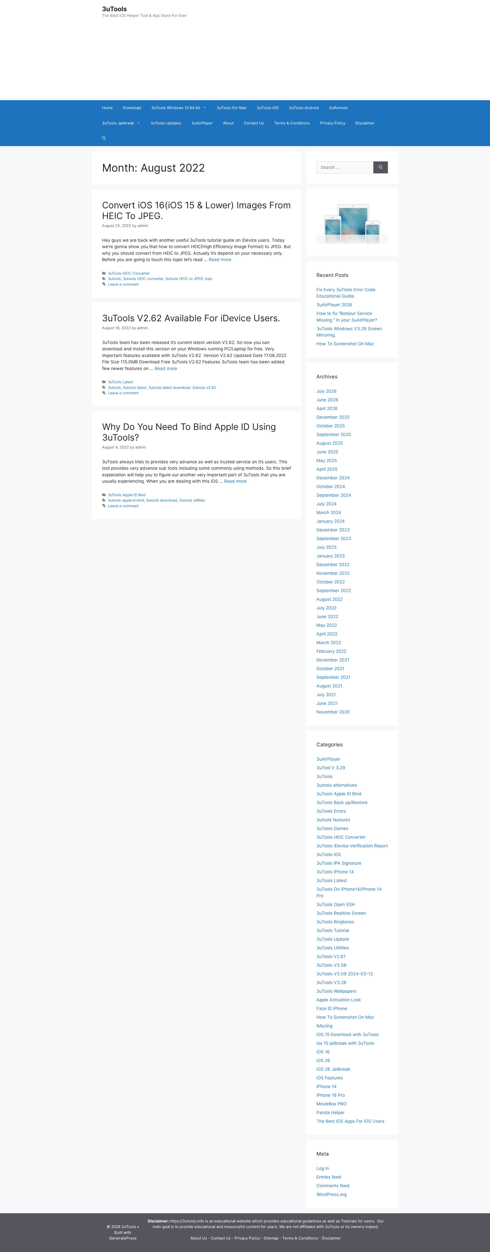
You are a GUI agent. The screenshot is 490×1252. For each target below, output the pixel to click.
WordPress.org (331, 1194)
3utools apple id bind (126, 500)
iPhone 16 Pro (330, 1095)
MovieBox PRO (331, 1103)
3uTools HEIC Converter (129, 273)
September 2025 (333, 434)
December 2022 (332, 564)
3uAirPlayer (202, 123)
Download (132, 107)
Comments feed (332, 1185)
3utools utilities (192, 500)
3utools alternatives (336, 785)
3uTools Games (332, 828)
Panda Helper (330, 1112)
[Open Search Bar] (104, 138)
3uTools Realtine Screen (341, 913)
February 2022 (331, 651)
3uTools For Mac (232, 107)
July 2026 (326, 391)
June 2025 (327, 451)
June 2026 (327, 399)
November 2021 (332, 659)
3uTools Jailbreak (118, 123)
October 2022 (330, 581)
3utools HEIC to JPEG (184, 278)
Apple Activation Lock (338, 999)
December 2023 (333, 529)
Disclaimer (365, 123)
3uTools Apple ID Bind (126, 495)
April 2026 (327, 408)
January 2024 (330, 521)
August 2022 (329, 599)
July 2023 (326, 547)
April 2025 (326, 469)
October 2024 (330, 486)
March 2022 (328, 642)
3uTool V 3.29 (330, 767)
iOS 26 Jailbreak (333, 1069)
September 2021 (333, 677)
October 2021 (330, 668)
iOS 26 (323, 1060)
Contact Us (254, 123)
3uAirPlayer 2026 (334, 304)
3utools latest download (169, 387)
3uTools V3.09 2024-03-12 (344, 973)
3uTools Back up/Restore (342, 802)
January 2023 (330, 555)
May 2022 (326, 625)
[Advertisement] (245, 62)
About (228, 123)
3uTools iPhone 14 (335, 871)
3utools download (161, 500)
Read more (220, 259)
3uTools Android (304, 107)
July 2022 (326, 607)
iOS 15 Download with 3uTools (347, 1034)
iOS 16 (323, 1051)
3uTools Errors (331, 811)
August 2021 (329, 685)
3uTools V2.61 (331, 956)
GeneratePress (123, 1238)
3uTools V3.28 (331, 982)
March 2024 (328, 512)
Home (107, 107)
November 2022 (333, 573)
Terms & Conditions (292, 123)
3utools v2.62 (204, 387)
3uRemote (338, 107)
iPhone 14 (326, 1086)
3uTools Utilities (332, 947)
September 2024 (333, 495)
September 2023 (333, 538)
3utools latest (134, 387)
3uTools (114, 9)
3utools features (333, 819)
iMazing (324, 1025)
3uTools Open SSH (335, 904)
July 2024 (326, 503)
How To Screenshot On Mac (345, 343)
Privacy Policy (332, 123)
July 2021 (326, 694)
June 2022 (327, 616)
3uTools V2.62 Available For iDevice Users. (191, 318)
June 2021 (327, 703)
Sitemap (271, 1238)
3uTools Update (332, 939)
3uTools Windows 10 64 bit (175, 107)
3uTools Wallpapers (336, 991)
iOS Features (329, 1077)
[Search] (380, 167)
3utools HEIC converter (143, 278)
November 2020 (333, 711)
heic (208, 278)
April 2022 (326, 633)
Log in (322, 1168)
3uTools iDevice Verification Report (352, 845)
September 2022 (333, 590)
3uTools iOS (268, 107)
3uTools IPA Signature (338, 863)
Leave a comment (123, 284)
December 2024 (333, 477)
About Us (198, 1238)
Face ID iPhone (331, 1008)
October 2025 (330, 425)
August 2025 (329, 443)
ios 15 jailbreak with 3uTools (345, 1043)
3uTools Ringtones (335, 921)
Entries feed (328, 1177)
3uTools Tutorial (332, 930)
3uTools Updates (166, 123)
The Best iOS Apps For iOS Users (350, 1121)
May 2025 (326, 460)
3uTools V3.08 (331, 965)
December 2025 (332, 417)
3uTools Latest (120, 382)
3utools (114, 278)
